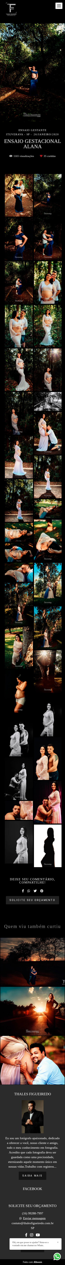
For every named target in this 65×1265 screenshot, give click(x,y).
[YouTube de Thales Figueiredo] (38, 1235)
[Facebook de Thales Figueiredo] (26, 1235)
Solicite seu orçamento (32, 900)
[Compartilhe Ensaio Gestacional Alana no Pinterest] (41, 891)
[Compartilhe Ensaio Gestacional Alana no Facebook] (23, 891)
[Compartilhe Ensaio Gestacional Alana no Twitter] (35, 891)
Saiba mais (32, 1175)
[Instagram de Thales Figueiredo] (31, 1235)
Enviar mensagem (34, 1218)
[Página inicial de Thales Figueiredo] (11, 9)
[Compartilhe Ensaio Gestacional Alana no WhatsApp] (28, 891)
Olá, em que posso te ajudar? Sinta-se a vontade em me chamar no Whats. (30, 1244)
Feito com (32, 1262)
